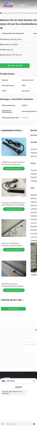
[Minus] (34, 381)
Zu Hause (5, 13)
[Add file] (2, 424)
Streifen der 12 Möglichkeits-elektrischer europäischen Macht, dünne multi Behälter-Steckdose (11, 245)
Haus (22, 5)
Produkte (32, 5)
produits (12, 13)
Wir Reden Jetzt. (14, 65)
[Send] (34, 424)
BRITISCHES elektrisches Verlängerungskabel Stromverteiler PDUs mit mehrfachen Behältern (12, 286)
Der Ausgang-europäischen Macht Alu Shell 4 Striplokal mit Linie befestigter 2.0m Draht (13, 205)
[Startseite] (8, 5)
